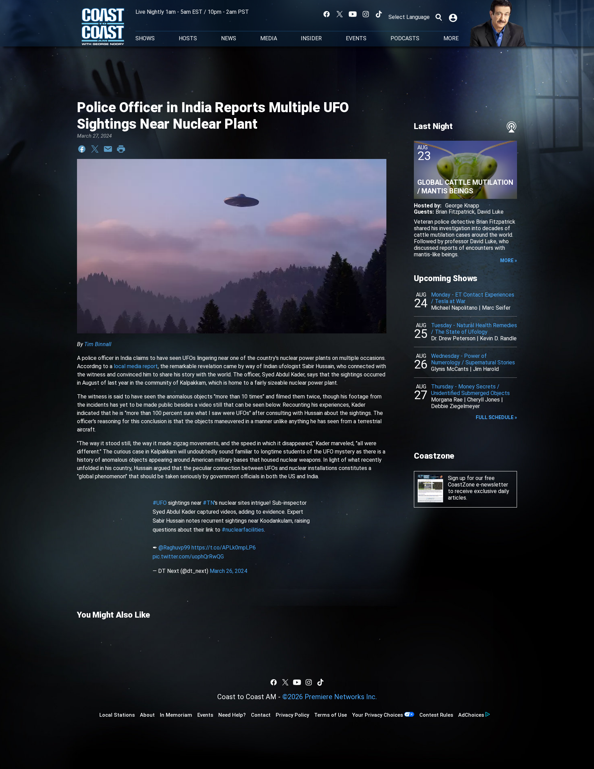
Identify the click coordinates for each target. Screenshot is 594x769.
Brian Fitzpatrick (455, 212)
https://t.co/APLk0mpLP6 (223, 547)
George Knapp (462, 205)
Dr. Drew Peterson (453, 338)
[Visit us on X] (340, 14)
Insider (311, 38)
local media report (136, 366)
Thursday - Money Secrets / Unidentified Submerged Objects (470, 389)
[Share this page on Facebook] (82, 149)
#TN (208, 503)
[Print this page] (121, 149)
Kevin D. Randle (498, 338)
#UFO (160, 503)
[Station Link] (102, 27)
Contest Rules (436, 715)
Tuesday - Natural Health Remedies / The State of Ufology (474, 328)
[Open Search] (438, 17)
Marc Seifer (496, 308)
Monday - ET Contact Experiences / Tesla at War (472, 298)
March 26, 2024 (228, 571)
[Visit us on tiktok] (379, 14)
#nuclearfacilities (243, 529)
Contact (261, 715)
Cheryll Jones (483, 399)
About (147, 715)
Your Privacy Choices (377, 715)
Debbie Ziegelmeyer (455, 406)
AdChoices (471, 715)
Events (356, 38)
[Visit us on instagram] (366, 14)
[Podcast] (511, 126)
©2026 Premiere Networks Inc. (329, 697)
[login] (454, 17)
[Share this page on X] (95, 149)
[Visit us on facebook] (326, 14)
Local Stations (117, 715)
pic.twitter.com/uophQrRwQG (188, 556)
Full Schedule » (496, 417)
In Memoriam (176, 715)
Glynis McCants (450, 369)
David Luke (490, 212)
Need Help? (232, 715)
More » (508, 260)
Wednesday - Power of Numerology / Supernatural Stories (473, 359)
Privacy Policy (292, 715)
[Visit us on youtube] (353, 14)
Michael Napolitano (454, 308)
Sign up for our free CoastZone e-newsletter (478, 481)
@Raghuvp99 (174, 547)
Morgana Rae (447, 399)
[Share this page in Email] (108, 149)
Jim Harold (486, 369)
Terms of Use (330, 715)
